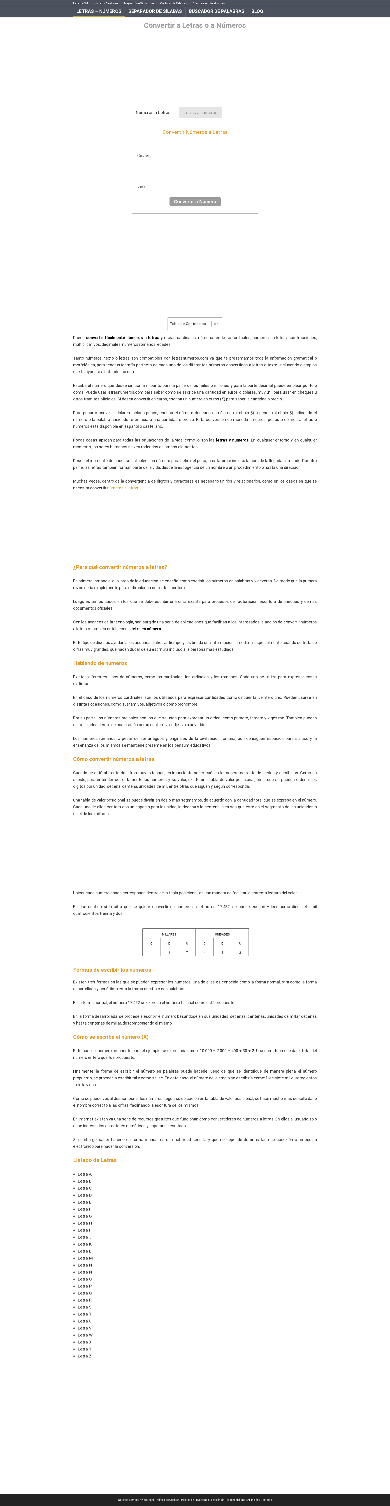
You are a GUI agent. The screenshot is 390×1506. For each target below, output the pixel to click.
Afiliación (253, 1499)
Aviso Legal (147, 1499)
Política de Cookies (167, 1499)
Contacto (266, 1499)
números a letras (122, 488)
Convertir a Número (195, 201)
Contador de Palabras (173, 3)
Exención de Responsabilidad (227, 1499)
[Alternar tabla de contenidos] (213, 324)
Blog (257, 11)
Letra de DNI (80, 3)
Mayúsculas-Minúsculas (139, 3)
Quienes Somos (128, 1499)
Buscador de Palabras (216, 11)
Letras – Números (99, 11)
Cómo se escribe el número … (211, 3)
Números (143, 155)
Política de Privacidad (194, 1499)
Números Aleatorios (106, 3)
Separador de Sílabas (155, 11)
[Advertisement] (195, 68)
